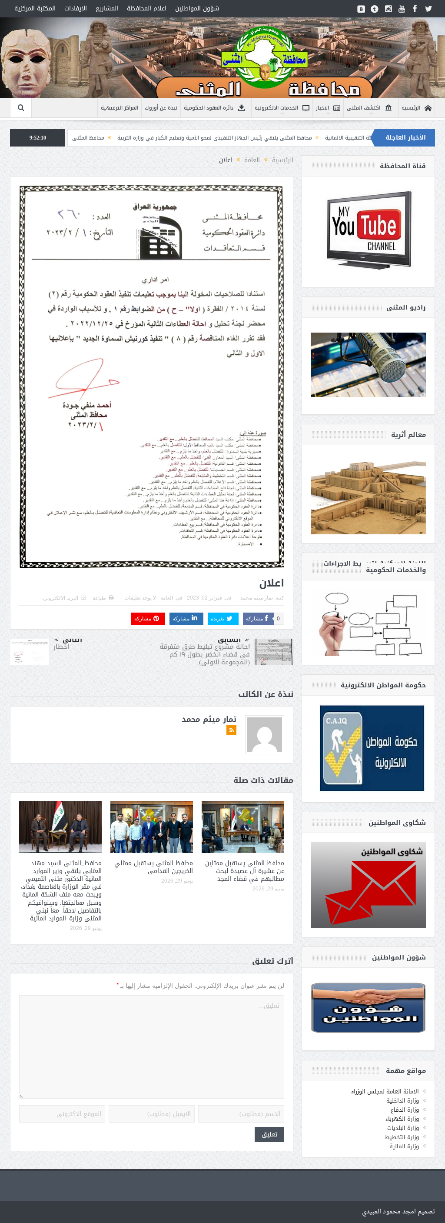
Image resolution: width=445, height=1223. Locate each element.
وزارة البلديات (403, 1128)
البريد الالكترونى (60, 598)
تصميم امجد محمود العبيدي (398, 1212)
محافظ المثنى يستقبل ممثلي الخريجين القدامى (153, 867)
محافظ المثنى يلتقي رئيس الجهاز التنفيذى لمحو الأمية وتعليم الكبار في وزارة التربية (269, 138)
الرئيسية (411, 108)
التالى (72, 639)
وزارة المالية (404, 1146)
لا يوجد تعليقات (140, 598)
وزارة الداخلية (402, 1100)
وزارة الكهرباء (402, 1118)
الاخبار (322, 108)
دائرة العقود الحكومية (208, 108)
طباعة (99, 598)
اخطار (61, 646)
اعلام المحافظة (146, 8)
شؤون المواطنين (197, 8)
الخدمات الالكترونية (276, 108)
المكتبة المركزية (35, 8)
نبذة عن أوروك (161, 108)
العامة (166, 598)
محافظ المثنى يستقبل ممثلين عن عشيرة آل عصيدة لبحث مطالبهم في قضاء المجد (244, 871)
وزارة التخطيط (402, 1137)
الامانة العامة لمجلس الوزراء (385, 1091)
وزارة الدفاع (405, 1109)
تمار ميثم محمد (256, 598)
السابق (229, 639)
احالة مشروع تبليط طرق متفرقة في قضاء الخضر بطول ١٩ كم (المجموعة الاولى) (204, 654)
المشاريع (107, 8)
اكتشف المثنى (363, 108)
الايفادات (75, 8)
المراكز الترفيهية (119, 108)
